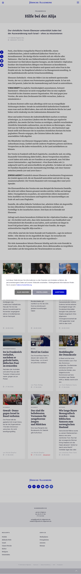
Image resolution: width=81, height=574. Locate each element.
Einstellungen (41, 292)
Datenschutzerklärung (24, 285)
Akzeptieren (59, 292)
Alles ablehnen (23, 292)
